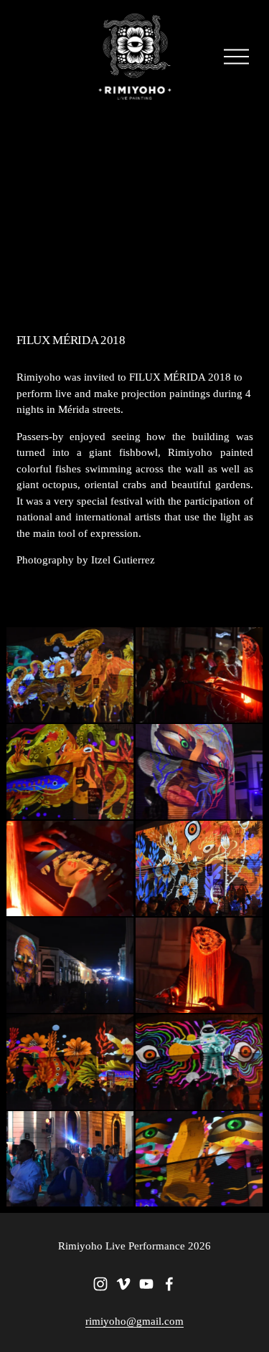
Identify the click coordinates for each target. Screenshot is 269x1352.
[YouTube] (146, 1284)
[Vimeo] (123, 1284)
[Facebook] (169, 1284)
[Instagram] (100, 1284)
